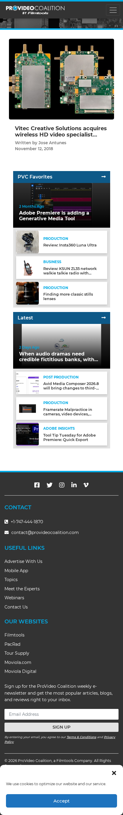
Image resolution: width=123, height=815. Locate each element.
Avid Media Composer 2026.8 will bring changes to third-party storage (71, 388)
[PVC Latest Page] (104, 318)
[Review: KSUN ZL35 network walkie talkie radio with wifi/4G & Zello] (27, 267)
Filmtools (14, 635)
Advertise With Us (23, 561)
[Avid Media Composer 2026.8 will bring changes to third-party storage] (27, 382)
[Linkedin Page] (74, 485)
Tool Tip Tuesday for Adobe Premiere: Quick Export (69, 437)
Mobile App (16, 570)
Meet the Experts (22, 589)
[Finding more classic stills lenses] (27, 293)
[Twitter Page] (50, 485)
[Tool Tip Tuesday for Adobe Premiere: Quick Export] (27, 434)
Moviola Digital (20, 671)
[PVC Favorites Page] (104, 177)
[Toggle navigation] (113, 9)
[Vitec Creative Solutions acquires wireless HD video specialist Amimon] (61, 79)
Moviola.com (17, 662)
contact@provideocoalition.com (45, 532)
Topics (11, 579)
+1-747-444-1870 (26, 521)
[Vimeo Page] (86, 485)
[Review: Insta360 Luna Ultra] (27, 241)
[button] (114, 772)
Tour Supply (16, 653)
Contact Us (16, 607)
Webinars (14, 597)
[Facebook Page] (37, 485)
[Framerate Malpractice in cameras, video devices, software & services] (27, 408)
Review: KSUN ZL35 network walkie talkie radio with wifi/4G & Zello (70, 273)
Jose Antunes (52, 142)
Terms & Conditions (81, 737)
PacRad (12, 644)
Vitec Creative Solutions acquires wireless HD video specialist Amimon (61, 135)
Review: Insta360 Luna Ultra (70, 245)
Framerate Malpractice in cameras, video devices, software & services (67, 414)
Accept (61, 801)
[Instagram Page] (61, 485)
